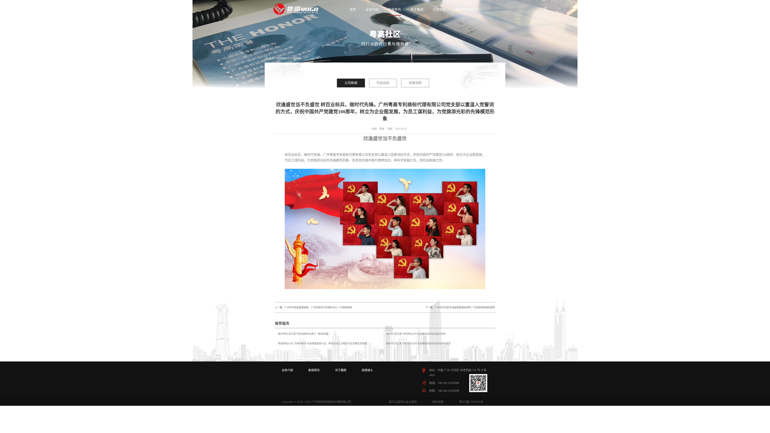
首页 (353, 9)
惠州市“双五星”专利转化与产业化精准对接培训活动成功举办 (418, 343)
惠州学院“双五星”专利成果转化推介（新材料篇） (304, 334)
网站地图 (437, 401)
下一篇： (460, 307)
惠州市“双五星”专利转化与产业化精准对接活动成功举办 (416, 334)
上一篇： (313, 307)
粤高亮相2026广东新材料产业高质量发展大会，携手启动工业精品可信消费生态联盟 (322, 343)
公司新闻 (295, 58)
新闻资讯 (282, 58)
